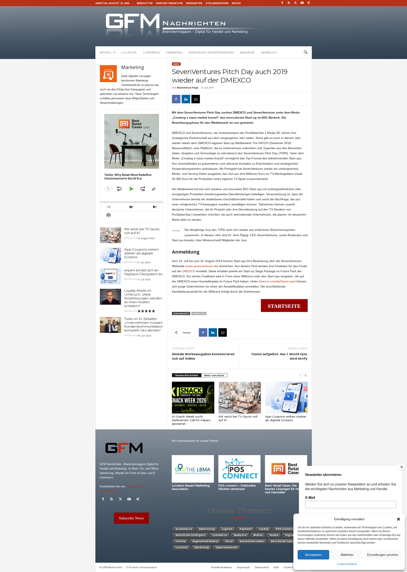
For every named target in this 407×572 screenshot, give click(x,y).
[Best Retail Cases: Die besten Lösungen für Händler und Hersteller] (286, 468)
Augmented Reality (205, 541)
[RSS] (288, 3)
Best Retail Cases (283, 541)
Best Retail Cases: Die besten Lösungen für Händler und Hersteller (286, 489)
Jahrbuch (269, 52)
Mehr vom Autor (214, 375)
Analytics (240, 535)
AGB (276, 567)
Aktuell (106, 52)
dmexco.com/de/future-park (277, 281)
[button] (398, 519)
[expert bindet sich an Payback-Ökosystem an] (110, 276)
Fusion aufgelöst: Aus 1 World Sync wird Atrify (279, 356)
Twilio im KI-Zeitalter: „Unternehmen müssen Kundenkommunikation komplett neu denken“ (143, 324)
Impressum (243, 567)
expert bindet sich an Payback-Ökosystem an (143, 272)
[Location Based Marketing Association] (193, 468)
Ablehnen (346, 555)
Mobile (258, 535)
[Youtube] (302, 3)
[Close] (402, 467)
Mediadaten (194, 3)
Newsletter (145, 3)
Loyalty (264, 529)
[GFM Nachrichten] (203, 26)
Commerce (151, 52)
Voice (229, 541)
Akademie (247, 52)
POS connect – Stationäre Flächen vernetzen (237, 487)
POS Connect (284, 529)
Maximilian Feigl (187, 87)
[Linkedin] (186, 99)
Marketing (174, 52)
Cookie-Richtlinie (347, 564)
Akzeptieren (313, 555)
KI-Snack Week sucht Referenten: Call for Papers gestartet (191, 420)
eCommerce (184, 529)
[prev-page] (300, 375)
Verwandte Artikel (186, 375)
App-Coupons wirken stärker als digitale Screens (285, 418)
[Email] (195, 99)
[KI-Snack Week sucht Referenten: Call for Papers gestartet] (193, 398)
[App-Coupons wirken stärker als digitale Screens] (286, 398)
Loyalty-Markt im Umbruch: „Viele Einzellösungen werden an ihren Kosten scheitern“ (143, 298)
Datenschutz (262, 567)
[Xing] (308, 3)
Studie (274, 535)
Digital (289, 535)
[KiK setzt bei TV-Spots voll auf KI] (240, 398)
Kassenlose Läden (252, 541)
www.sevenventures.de (201, 266)
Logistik (227, 529)
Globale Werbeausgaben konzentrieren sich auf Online (203, 356)
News (176, 64)
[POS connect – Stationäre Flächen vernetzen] (239, 468)
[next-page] (305, 375)
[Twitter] (295, 3)
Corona (180, 541)
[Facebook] (282, 3)
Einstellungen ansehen (382, 555)
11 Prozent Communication (141, 567)
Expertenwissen (226, 547)
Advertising (207, 529)
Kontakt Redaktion (169, 3)
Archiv (236, 3)
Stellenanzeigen (217, 3)
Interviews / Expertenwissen (211, 52)
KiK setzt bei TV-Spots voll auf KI (141, 231)
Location (128, 52)
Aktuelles (130, 238)
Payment (246, 529)
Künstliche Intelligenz (190, 535)
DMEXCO (189, 271)
